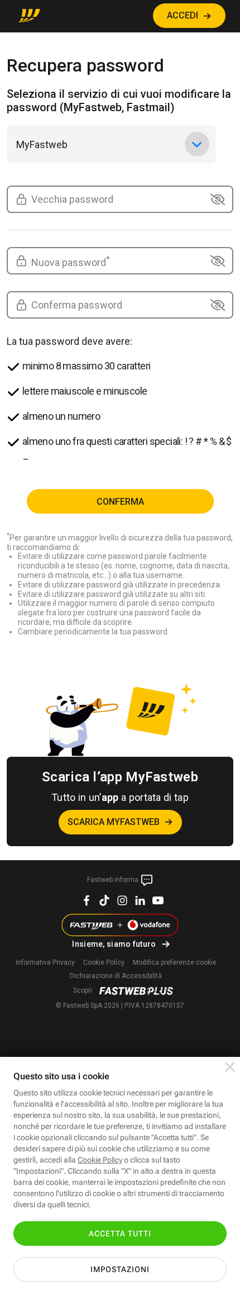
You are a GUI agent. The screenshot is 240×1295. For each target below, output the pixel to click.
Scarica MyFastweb (114, 822)
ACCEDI (182, 15)
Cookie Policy (103, 962)
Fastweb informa (113, 880)
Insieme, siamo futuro (114, 944)
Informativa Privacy (45, 962)
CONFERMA (120, 501)
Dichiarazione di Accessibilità (116, 976)
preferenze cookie (175, 962)
